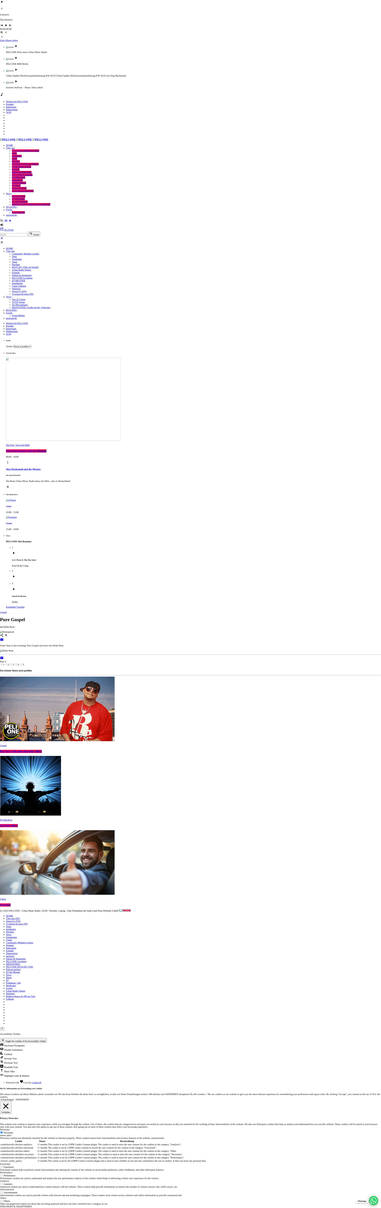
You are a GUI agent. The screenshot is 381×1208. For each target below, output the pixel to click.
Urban (3, 899)
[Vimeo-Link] (24, 139)
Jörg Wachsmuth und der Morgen (26, 451)
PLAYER (7, 230)
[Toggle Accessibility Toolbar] (2, 1028)
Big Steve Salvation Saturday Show (21, 751)
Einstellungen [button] (7, 1099)
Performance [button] (6, 1172)
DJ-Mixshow (6, 820)
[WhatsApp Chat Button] (373, 1200)
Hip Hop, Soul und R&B (18, 445)
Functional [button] (5, 1164)
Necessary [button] (5, 1129)
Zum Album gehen (9, 40)
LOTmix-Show (9, 825)
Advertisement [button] (7, 1189)
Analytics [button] (4, 1181)
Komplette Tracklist (15, 607)
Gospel (3, 612)
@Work (8, 506)
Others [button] (3, 1198)
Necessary (8, 1132)
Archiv (9, 346)
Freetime (9, 523)
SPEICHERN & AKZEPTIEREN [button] (16, 1206)
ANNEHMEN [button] (22, 1099)
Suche (34, 234)
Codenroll (36, 1082)
